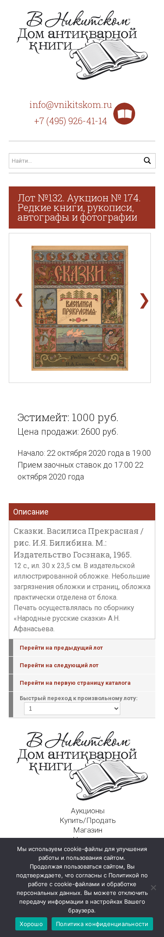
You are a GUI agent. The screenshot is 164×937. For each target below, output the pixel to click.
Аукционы (88, 810)
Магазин (87, 830)
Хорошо (31, 923)
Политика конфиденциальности (102, 923)
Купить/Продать (87, 820)
